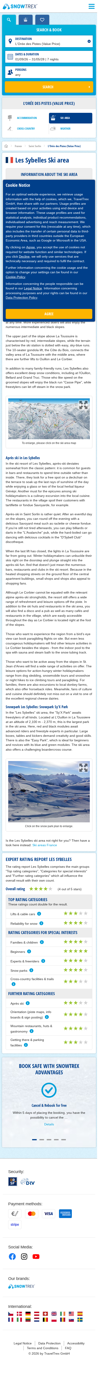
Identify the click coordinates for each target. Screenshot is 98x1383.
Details (49, 1124)
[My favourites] (42, 20)
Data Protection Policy (21, 297)
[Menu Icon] (91, 6)
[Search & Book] (9, 20)
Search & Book (49, 29)
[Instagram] (24, 1256)
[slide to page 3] (49, 1139)
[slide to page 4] (56, 1139)
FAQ (68, 1348)
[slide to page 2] (41, 1139)
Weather (65, 129)
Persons (20, 69)
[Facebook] (12, 1256)
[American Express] (65, 1213)
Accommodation (27, 118)
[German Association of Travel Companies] (28, 1181)
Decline (24, 256)
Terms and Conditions (42, 1348)
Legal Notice (33, 288)
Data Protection (49, 1343)
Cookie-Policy (15, 277)
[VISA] (48, 1213)
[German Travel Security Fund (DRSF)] (12, 1181)
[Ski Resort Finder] (26, 20)
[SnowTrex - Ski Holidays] (21, 1286)
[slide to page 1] (34, 1139)
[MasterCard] (31, 1213)
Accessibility (76, 1343)
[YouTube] (36, 1256)
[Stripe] (14, 1224)
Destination (23, 39)
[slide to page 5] (63, 1139)
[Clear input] (89, 41)
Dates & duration (27, 54)
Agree (30, 247)
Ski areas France (44, 845)
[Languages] (10, 1314)
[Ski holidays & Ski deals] (20, 6)
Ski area (65, 118)
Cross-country (26, 129)
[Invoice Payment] (14, 1213)
